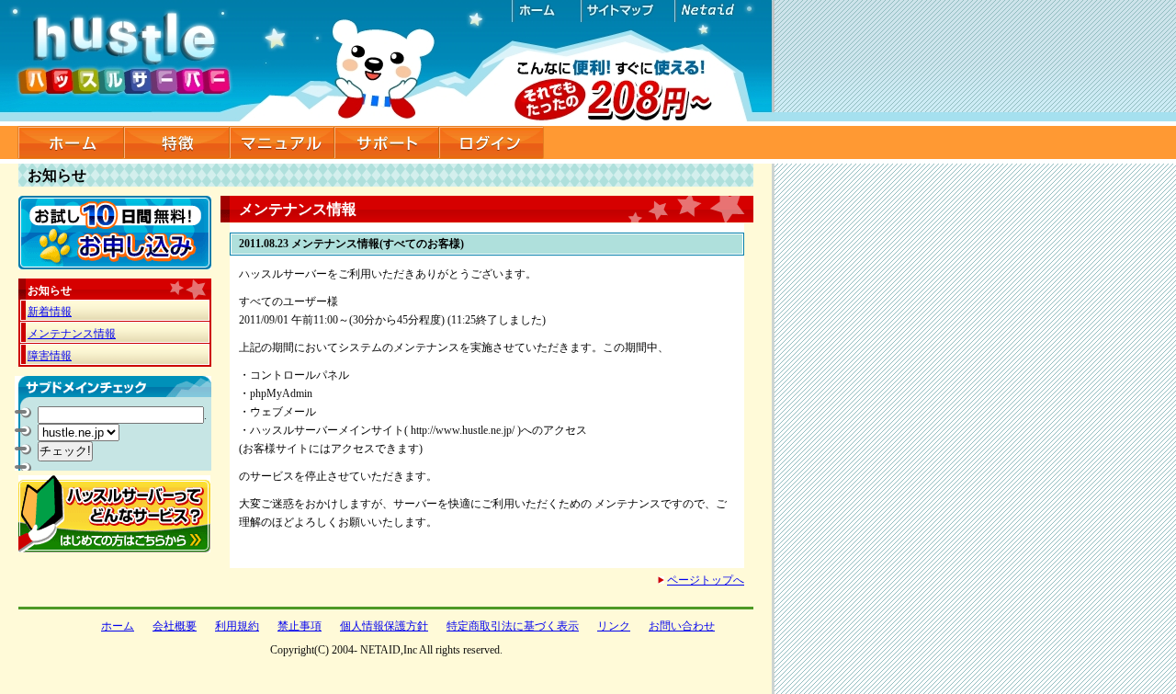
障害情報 (50, 355)
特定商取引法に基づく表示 (513, 626)
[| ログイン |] (491, 142)
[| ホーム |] (70, 142)
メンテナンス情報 (72, 333)
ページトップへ (705, 580)
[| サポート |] (386, 142)
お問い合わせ (682, 626)
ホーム (546, 11)
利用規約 (237, 626)
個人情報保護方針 (384, 626)
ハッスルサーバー (387, 63)
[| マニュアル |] (282, 142)
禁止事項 (299, 626)
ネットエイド (718, 11)
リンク (613, 626)
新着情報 (50, 311)
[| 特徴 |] (177, 142)
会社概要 (175, 626)
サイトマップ (627, 11)
